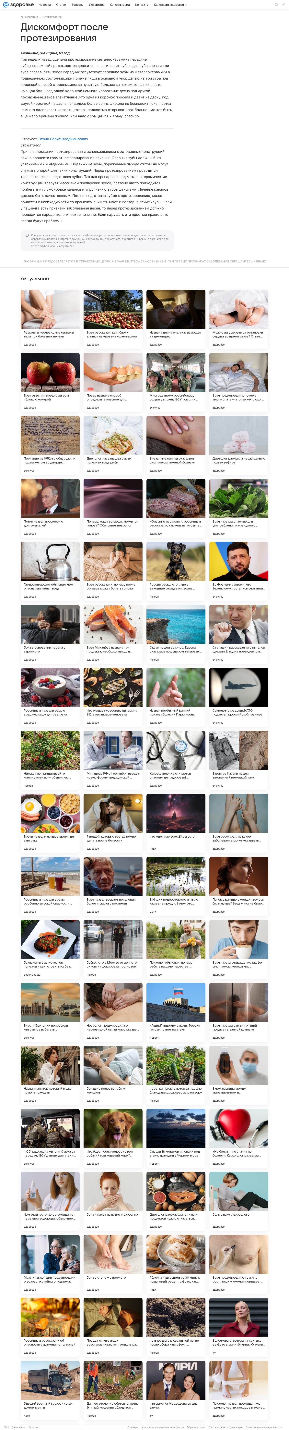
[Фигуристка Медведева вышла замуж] (175, 1390)
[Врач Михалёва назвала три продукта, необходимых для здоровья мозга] (113, 634)
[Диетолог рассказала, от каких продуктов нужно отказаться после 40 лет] (175, 1201)
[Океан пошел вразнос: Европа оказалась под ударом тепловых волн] (175, 634)
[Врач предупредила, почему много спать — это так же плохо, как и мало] (238, 382)
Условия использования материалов (163, 1427)
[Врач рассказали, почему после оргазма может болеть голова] (113, 571)
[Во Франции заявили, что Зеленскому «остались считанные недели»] (238, 571)
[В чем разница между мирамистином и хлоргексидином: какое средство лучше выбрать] (238, 1075)
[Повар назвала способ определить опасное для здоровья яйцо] (113, 382)
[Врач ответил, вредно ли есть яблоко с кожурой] (50, 382)
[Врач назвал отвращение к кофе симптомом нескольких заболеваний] (238, 949)
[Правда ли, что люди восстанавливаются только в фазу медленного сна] (113, 1327)
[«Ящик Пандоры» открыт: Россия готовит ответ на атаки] (175, 1012)
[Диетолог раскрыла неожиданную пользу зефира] (238, 445)
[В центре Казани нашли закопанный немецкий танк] (238, 760)
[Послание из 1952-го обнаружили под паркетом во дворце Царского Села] (50, 445)
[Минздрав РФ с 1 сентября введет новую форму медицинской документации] (113, 760)
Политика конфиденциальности (264, 1427)
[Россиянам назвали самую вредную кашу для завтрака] (50, 697)
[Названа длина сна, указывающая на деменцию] (175, 319)
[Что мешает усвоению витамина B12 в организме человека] (113, 697)
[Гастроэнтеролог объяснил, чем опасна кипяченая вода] (50, 571)
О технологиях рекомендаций (225, 1427)
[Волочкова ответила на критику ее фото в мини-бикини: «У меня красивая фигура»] (238, 1327)
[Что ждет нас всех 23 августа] (175, 823)
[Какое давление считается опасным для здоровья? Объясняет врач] (175, 760)
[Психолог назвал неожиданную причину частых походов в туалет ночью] (238, 1390)
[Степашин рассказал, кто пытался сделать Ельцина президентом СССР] (238, 634)
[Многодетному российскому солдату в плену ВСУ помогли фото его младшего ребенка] (175, 382)
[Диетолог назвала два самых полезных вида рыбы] (113, 445)
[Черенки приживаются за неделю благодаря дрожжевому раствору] (175, 1075)
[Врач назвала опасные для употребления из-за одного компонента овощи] (238, 508)
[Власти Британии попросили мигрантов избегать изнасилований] (50, 1012)
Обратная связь (196, 1427)
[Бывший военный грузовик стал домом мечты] (50, 1390)
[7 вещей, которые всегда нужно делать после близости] (113, 823)
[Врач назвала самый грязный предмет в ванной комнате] (238, 1012)
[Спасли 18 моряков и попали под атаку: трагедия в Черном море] (175, 1138)
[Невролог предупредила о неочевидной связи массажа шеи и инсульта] (113, 1012)
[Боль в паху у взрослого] (238, 1201)
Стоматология (52, 16)
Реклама (34, 1427)
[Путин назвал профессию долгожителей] (50, 508)
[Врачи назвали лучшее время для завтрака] (50, 823)
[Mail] (6, 4)
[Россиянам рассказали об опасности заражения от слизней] (50, 1327)
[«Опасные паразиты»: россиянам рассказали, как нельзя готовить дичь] (175, 508)
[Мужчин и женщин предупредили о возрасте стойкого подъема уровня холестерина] (50, 1264)
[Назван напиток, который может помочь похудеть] (50, 1075)
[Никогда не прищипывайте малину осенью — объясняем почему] (50, 760)
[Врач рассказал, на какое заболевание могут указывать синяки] (238, 823)
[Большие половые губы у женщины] (113, 1075)
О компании (18, 1427)
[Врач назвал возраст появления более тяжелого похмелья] (113, 886)
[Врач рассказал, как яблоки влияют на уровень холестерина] (113, 319)
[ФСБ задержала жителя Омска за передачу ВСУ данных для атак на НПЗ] (50, 1138)
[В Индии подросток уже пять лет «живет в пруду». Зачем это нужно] (175, 886)
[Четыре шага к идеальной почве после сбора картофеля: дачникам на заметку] (175, 1327)
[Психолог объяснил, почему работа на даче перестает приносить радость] (175, 949)
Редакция (133, 1427)
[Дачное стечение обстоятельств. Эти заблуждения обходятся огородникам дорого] (113, 1390)
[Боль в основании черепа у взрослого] (50, 634)
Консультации (29, 16)
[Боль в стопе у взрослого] (113, 1264)
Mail (6, 1427)
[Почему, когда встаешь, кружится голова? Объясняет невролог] (113, 508)
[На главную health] (21, 4)
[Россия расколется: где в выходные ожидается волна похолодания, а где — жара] (175, 571)
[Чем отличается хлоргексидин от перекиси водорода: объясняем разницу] (50, 1201)
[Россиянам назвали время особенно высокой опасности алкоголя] (50, 886)
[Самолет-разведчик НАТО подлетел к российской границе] (238, 697)
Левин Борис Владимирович (63, 139)
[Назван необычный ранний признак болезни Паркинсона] (175, 697)
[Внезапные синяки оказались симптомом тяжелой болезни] (175, 445)
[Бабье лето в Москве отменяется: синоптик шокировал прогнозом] (113, 949)
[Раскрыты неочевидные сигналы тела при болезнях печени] (50, 319)
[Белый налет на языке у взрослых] (113, 1201)
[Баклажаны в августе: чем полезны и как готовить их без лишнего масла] (50, 949)
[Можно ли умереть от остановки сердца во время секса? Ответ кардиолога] (238, 319)
